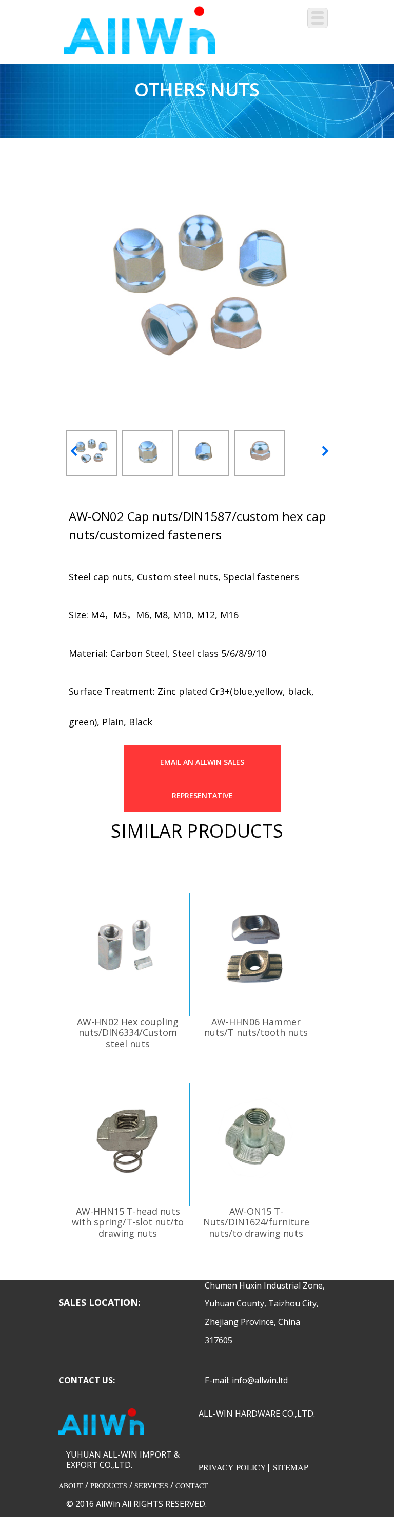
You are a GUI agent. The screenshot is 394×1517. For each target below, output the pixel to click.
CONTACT (191, 1485)
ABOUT (70, 1485)
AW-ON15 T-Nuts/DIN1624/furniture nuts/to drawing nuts (256, 1222)
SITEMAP (290, 1467)
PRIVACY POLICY (232, 1467)
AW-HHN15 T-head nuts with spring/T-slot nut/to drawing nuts (128, 1222)
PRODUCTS (108, 1485)
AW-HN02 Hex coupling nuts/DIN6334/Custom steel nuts (128, 1032)
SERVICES (151, 1485)
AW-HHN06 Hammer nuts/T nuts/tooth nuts (256, 1027)
